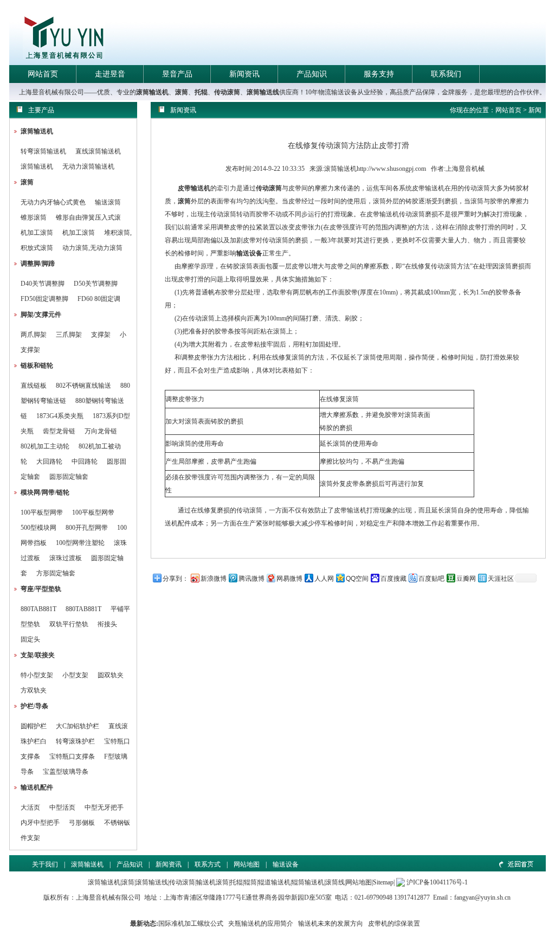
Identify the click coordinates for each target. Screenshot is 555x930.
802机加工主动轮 (45, 446)
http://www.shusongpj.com (391, 168)
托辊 (201, 92)
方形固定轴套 (55, 573)
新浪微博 (214, 578)
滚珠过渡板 (65, 558)
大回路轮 (49, 461)
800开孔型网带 (87, 527)
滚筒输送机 (152, 92)
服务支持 (379, 74)
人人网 (324, 578)
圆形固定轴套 (68, 476)
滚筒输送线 (263, 92)
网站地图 (247, 864)
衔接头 (107, 624)
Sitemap (383, 882)
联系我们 (446, 74)
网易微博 (289, 578)
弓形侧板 (82, 822)
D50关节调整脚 (96, 283)
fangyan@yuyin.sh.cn (482, 897)
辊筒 (250, 882)
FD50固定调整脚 (44, 299)
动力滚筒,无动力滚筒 (92, 248)
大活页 (30, 807)
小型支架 (75, 675)
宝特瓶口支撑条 (72, 756)
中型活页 (62, 807)
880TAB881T (38, 609)
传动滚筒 (227, 92)
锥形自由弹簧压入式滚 (88, 217)
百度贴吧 (431, 578)
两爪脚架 (34, 334)
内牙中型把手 (40, 822)
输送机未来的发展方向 (330, 923)
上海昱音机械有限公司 (108, 897)
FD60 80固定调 (99, 299)
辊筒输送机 (308, 882)
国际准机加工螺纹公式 (190, 923)
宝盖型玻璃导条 (65, 771)
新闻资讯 (244, 74)
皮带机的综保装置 (394, 923)
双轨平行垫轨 (68, 624)
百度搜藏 (393, 578)
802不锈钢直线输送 (83, 385)
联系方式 (208, 864)
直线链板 (34, 385)
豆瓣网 (466, 578)
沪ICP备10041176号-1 (437, 882)
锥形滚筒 (34, 217)
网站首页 (43, 74)
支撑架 (101, 334)
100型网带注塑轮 (80, 543)
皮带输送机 (194, 188)
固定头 (30, 639)
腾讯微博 (251, 578)
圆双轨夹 (111, 675)
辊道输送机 (274, 882)
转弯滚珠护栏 (75, 741)
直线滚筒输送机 (98, 151)
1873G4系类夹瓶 (59, 416)
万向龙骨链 (101, 431)
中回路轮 (85, 461)
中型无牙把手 (104, 807)
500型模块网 (38, 527)
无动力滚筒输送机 (88, 166)
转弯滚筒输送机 (44, 151)
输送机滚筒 (212, 882)
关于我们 (45, 864)
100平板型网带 (42, 512)
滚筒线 (335, 882)
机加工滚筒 (37, 232)
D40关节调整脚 (42, 283)
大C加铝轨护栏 (77, 726)
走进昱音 (110, 74)
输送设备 (249, 253)
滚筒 (181, 92)
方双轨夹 (34, 690)
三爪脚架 (69, 334)
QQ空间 (357, 578)
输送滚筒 (108, 202)
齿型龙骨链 (59, 431)
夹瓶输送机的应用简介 (260, 923)
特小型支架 (37, 675)
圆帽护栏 (34, 726)
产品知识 (311, 74)
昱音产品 (177, 74)
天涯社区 (501, 578)
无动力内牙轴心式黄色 (53, 202)
